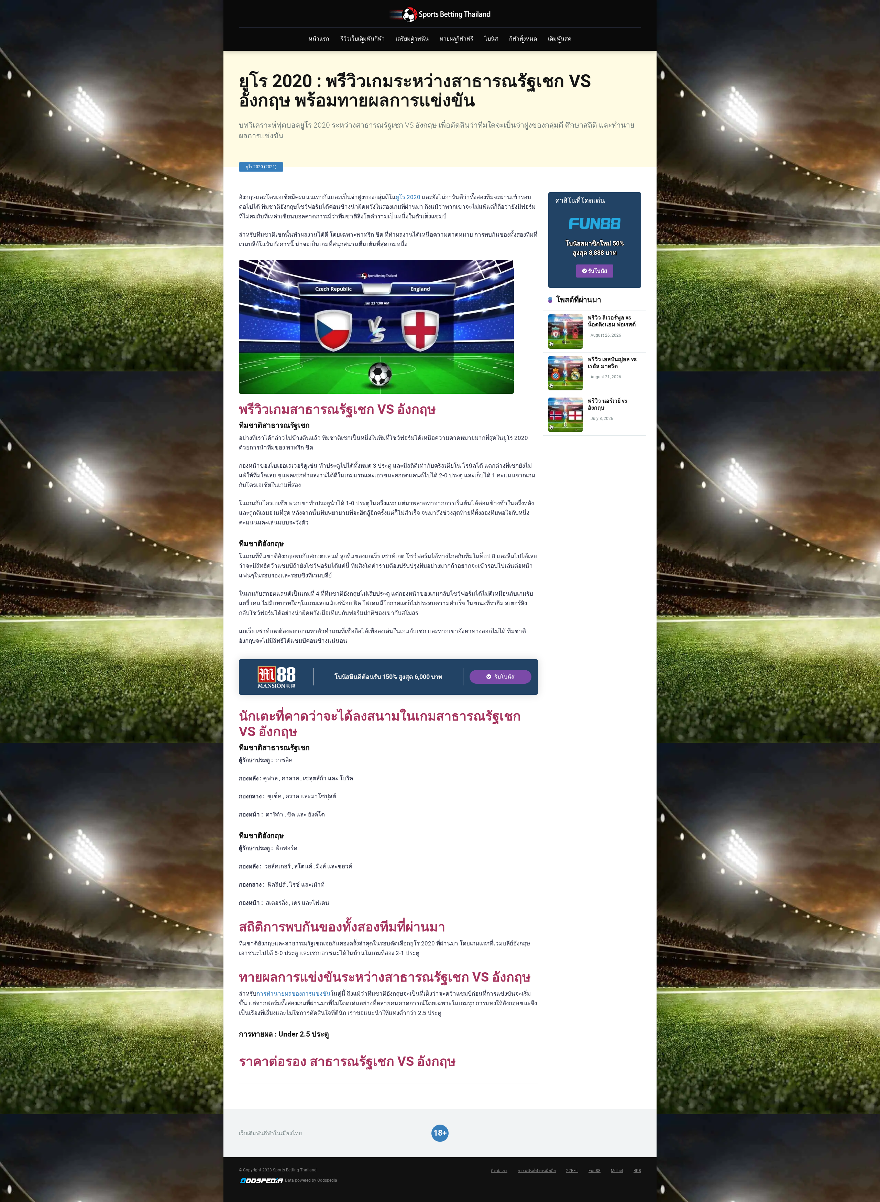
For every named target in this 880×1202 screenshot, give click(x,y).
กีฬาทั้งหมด (523, 38)
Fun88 (594, 1170)
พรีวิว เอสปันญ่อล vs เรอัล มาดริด (612, 362)
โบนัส (491, 38)
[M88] (276, 686)
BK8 (637, 1170)
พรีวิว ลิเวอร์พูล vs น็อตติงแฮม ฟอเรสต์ (612, 320)
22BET (572, 1170)
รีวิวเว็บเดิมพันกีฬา (362, 38)
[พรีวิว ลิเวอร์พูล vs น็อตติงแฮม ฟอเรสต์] (565, 347)
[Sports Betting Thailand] (440, 14)
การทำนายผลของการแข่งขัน (293, 993)
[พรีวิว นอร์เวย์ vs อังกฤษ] (565, 430)
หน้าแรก (319, 38)
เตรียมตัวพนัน (412, 38)
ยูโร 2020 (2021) (261, 166)
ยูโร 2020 (408, 197)
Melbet (617, 1170)
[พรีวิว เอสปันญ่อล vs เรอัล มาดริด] (565, 388)
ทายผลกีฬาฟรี (456, 38)
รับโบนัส (504, 676)
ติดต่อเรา (499, 1170)
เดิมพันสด (559, 38)
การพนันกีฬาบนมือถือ (537, 1170)
